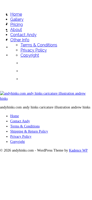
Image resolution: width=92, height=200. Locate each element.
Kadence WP (78, 150)
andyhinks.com (26, 4)
